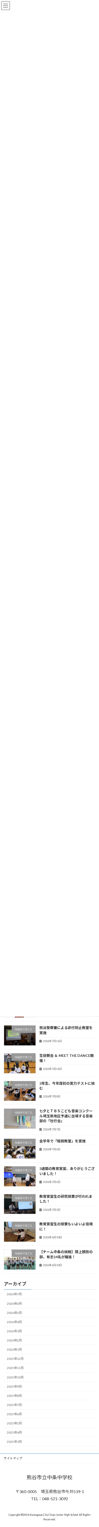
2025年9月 (14, 1386)
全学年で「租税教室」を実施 (62, 1141)
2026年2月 (14, 1340)
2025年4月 (14, 1432)
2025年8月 (14, 1395)
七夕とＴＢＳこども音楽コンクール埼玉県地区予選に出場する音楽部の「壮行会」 (66, 1116)
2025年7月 (14, 1405)
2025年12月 (15, 1359)
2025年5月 (14, 1423)
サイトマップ (13, 1458)
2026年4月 (14, 1322)
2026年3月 (14, 1331)
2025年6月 (14, 1414)
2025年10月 (15, 1377)
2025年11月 (15, 1368)
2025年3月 (14, 1442)
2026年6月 (14, 1303)
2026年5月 (14, 1312)
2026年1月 (14, 1349)
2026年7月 (14, 1294)
